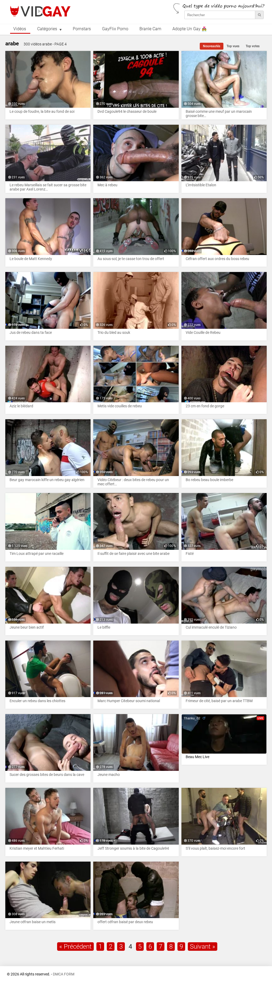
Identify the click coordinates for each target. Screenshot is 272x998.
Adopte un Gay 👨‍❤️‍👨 (189, 29)
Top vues (233, 46)
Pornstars (82, 29)
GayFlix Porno (115, 29)
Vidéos (19, 29)
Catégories (47, 29)
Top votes (253, 46)
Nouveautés (211, 46)
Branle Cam (150, 29)
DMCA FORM (63, 974)
